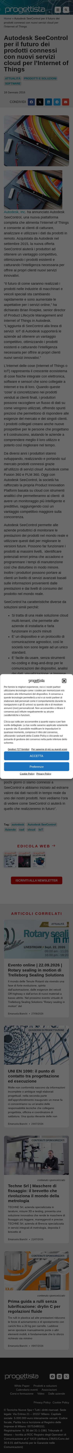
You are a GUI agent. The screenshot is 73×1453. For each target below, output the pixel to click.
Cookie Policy (27, 773)
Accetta (36, 755)
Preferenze (37, 766)
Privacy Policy (43, 773)
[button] (64, 681)
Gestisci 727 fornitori (18, 749)
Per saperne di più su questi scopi (49, 749)
